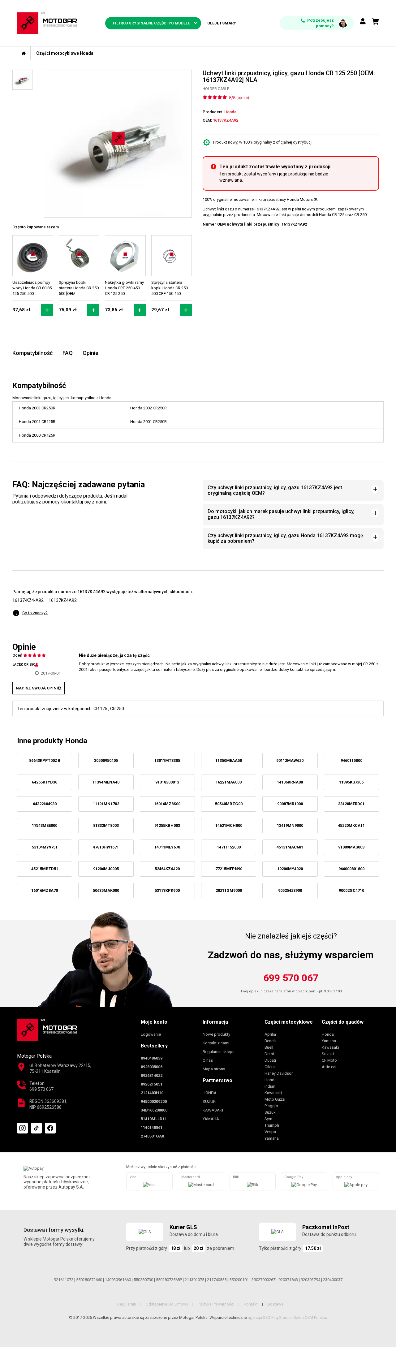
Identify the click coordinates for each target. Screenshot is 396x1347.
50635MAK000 (106, 890)
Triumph (272, 1125)
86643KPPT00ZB (44, 760)
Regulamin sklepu (219, 1051)
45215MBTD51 (44, 868)
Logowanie (151, 1034)
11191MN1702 (106, 803)
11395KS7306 (351, 782)
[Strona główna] (24, 53)
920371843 (288, 1279)
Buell (269, 1047)
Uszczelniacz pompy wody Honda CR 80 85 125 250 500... (32, 288)
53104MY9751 (45, 847)
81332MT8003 (106, 825)
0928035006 (151, 1066)
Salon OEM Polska (310, 1317)
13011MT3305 (167, 760)
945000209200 (154, 1101)
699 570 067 (290, 978)
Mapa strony (214, 1069)
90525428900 (290, 890)
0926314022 (151, 1075)
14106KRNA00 (290, 782)
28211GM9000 (229, 890)
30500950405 (106, 760)
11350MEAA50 (228, 760)
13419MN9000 (290, 825)
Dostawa (275, 1304)
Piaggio (271, 1105)
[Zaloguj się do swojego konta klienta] (363, 22)
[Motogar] (47, 22)
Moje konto (154, 1022)
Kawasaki (273, 1092)
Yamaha (272, 1138)
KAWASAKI (213, 1110)
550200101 (239, 1279)
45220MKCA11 (351, 825)
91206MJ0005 (106, 868)
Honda (271, 1079)
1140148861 (151, 1127)
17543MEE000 (44, 825)
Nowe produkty (216, 1034)
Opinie (90, 353)
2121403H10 (152, 1092)
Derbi (269, 1053)
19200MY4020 (290, 868)
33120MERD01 (351, 803)
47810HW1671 (106, 847)
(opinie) (242, 98)
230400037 (332, 1279)
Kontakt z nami (216, 1043)
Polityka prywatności (216, 1304)
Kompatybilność (32, 353)
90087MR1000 (290, 803)
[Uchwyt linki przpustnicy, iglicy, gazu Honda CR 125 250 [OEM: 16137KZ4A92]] (118, 143)
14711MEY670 (167, 847)
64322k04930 (45, 803)
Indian (270, 1086)
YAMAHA (211, 1118)
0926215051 (151, 1084)
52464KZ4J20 (167, 868)
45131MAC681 (290, 847)
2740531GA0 (152, 1136)
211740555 (216, 1279)
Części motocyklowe (289, 1022)
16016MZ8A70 (44, 890)
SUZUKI (210, 1101)
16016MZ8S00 (167, 803)
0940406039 (151, 1058)
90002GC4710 (351, 890)
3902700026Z (264, 1279)
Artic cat (329, 1066)
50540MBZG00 (229, 803)
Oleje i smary (221, 23)
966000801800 (351, 868)
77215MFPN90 (228, 868)
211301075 (194, 1279)
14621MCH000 (228, 825)
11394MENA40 (106, 782)
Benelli (270, 1040)
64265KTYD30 (44, 782)
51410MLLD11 (154, 1118)
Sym (268, 1118)
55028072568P (169, 1279)
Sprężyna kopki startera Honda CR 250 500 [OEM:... (79, 288)
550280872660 (89, 1279)
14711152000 (229, 847)
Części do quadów (343, 1022)
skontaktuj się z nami (83, 502)
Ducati (270, 1060)
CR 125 (100, 708)
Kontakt (251, 1304)
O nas (208, 1060)
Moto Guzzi (275, 1099)
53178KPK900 (167, 890)
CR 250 (117, 708)
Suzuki (271, 1112)
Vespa (270, 1131)
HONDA (210, 1092)
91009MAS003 (351, 847)
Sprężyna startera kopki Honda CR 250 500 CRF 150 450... (169, 288)
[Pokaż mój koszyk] (375, 21)
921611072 (63, 1279)
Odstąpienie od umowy (167, 1304)
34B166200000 (154, 1110)
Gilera (270, 1066)
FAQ (67, 353)
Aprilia (270, 1034)
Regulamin (126, 1304)
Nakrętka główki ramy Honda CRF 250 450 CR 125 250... (124, 288)
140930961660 (118, 1279)
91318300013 (167, 782)
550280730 (143, 1279)
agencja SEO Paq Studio (269, 1317)
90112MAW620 (289, 760)
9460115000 (351, 760)
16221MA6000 (229, 782)
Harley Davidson (279, 1073)
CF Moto (329, 1060)
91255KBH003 (167, 825)
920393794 (310, 1279)
